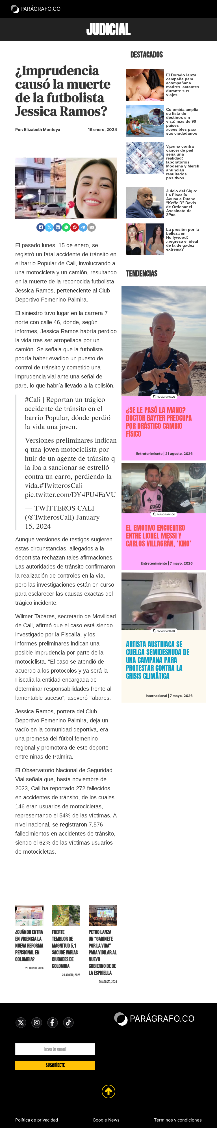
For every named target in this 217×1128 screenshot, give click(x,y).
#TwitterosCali (61, 485)
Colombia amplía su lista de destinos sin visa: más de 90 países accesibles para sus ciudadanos (182, 121)
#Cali (33, 399)
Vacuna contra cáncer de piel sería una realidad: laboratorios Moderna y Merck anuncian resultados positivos (182, 162)
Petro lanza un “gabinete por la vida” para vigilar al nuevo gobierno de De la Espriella (103, 952)
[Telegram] (83, 227)
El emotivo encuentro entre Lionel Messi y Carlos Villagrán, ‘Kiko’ (158, 536)
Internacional (156, 696)
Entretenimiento (149, 453)
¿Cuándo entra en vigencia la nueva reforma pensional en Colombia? (29, 946)
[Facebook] (40, 227)
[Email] (91, 227)
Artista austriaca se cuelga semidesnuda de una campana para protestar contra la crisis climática (157, 660)
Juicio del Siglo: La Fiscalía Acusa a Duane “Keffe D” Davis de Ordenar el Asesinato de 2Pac (182, 203)
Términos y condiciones (178, 1120)
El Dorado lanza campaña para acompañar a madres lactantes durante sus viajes (182, 85)
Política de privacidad (36, 1120)
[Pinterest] (74, 227)
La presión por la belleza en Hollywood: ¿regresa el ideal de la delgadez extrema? (182, 239)
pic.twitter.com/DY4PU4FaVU (70, 494)
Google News (106, 1120)
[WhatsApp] (66, 227)
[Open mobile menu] (203, 9)
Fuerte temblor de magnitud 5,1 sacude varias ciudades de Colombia (65, 949)
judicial (108, 29)
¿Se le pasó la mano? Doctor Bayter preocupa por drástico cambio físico (159, 422)
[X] (49, 227)
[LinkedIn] (57, 227)
